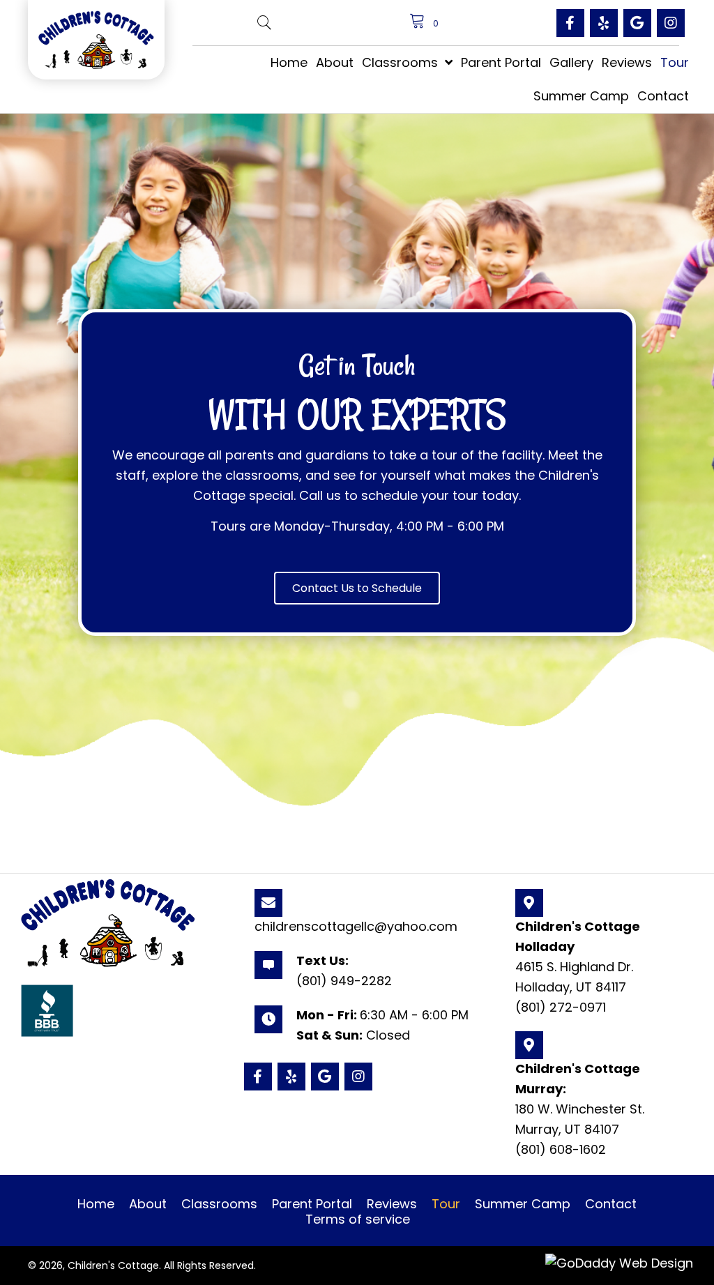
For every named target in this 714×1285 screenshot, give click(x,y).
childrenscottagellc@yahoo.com (356, 926)
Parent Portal (312, 1204)
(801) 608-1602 (560, 1149)
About (148, 1204)
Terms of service (357, 1219)
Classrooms (219, 1204)
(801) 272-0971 (560, 1007)
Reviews (392, 1204)
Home (95, 1204)
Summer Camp (522, 1204)
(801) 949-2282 (344, 980)
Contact (611, 1204)
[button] (570, 23)
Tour (446, 1204)
